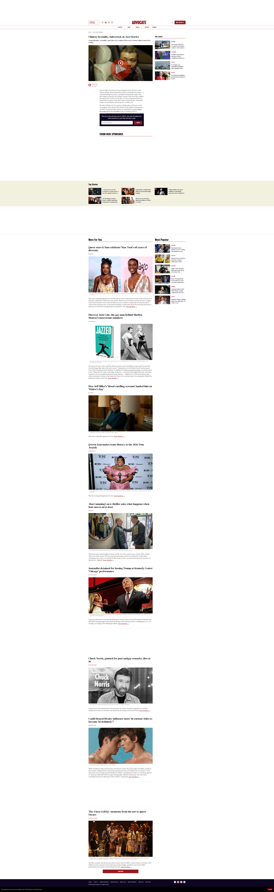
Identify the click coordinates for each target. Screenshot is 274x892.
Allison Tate (95, 84)
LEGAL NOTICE (148, 882)
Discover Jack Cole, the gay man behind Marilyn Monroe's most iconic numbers (115, 316)
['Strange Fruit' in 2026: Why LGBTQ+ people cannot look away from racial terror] (162, 289)
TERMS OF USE (141, 882)
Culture (173, 276)
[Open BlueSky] (106, 22)
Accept (270, 889)
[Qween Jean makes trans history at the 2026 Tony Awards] (120, 471)
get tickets (116, 111)
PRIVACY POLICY (123, 882)
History (147, 27)
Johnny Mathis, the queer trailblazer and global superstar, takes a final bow (176, 191)
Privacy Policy (28, 889)
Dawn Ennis (91, 253)
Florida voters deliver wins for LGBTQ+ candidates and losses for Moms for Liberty (177, 57)
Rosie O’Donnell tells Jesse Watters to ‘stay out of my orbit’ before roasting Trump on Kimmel (177, 282)
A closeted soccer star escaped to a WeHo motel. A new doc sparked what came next (110, 192)
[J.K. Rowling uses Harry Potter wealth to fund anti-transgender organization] (94, 200)
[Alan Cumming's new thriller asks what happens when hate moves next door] (120, 531)
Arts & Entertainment (98, 32)
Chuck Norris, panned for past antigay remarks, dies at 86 (119, 660)
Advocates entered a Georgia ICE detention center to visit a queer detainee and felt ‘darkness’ (177, 47)
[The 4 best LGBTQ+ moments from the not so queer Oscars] (120, 838)
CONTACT (90, 882)
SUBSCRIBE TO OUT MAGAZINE (92, 22)
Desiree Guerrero (93, 321)
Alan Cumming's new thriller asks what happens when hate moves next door (118, 505)
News (129, 27)
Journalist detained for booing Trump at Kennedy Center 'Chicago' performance (120, 569)
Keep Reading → (131, 307)
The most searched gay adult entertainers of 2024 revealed (143, 200)
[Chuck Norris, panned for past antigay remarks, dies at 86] (120, 685)
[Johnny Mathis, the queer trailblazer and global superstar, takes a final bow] (161, 191)
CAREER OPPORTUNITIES (104, 882)
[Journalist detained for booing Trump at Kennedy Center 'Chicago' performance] (120, 595)
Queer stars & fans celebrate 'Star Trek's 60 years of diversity (117, 249)
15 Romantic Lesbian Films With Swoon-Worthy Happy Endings (143, 191)
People (173, 72)
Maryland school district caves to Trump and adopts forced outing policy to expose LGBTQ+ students (178, 251)
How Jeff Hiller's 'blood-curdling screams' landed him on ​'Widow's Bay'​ (120, 387)
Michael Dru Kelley (93, 725)
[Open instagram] (112, 22)
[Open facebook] (102, 22)
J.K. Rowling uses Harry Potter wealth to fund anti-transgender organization (110, 200)
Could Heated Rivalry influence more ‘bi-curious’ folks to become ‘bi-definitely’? (120, 720)
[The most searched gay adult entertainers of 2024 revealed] (128, 200)
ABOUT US (96, 882)
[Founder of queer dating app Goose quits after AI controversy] (162, 300)
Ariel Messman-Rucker (93, 818)
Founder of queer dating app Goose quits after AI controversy (178, 301)
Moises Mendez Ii (92, 451)
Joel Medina (92, 392)
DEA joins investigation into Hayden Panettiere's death (178, 77)
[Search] (172, 22)
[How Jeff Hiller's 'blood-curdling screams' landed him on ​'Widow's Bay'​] (120, 413)
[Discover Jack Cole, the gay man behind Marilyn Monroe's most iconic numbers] (120, 342)
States (173, 62)
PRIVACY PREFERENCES (132, 882)
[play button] (120, 63)
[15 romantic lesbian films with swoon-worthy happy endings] (128, 191)
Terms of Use (38, 889)
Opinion (154, 27)
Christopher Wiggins (93, 574)
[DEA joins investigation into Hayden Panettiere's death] (162, 75)
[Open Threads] (109, 22)
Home (89, 32)
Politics (120, 27)
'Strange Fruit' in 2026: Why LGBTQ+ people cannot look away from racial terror (178, 291)
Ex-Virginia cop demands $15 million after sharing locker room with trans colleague (177, 68)
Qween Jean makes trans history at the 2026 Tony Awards (116, 446)
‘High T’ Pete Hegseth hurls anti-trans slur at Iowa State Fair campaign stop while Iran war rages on (177, 272)
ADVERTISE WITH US (114, 882)
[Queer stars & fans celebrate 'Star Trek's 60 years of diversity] (120, 274)
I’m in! (138, 123)
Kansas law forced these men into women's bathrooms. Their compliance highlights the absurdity (178, 261)
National (173, 41)
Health (137, 27)
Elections (173, 52)
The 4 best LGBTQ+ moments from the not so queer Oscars (117, 813)
